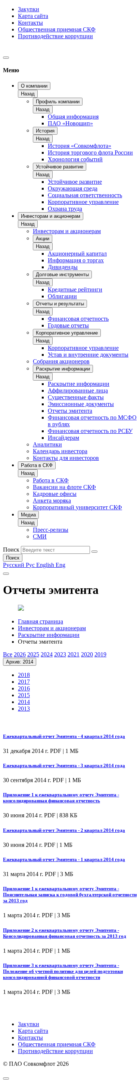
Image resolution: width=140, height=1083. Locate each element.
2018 (24, 675)
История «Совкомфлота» (79, 146)
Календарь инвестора (60, 451)
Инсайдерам (63, 437)
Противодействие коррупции (55, 36)
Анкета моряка (52, 500)
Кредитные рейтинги (75, 289)
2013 (24, 708)
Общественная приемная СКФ (57, 29)
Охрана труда (65, 208)
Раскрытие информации (63, 369)
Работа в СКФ (37, 465)
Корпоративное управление (83, 202)
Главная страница (40, 621)
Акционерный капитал (77, 253)
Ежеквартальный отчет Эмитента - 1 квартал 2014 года (64, 859)
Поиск (11, 549)
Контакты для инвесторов (66, 458)
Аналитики (47, 444)
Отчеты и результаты (60, 303)
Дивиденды (63, 267)
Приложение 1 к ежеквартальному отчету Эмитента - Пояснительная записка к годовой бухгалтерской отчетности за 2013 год (70, 894)
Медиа (28, 515)
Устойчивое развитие (59, 167)
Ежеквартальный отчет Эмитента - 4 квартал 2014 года (64, 736)
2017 (24, 681)
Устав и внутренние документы (88, 354)
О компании (34, 86)
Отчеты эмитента (70, 411)
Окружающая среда (72, 188)
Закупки (28, 9)
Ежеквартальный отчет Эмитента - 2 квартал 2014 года (64, 830)
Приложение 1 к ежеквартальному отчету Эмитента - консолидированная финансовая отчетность (61, 797)
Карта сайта (33, 16)
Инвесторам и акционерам (50, 216)
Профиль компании (58, 101)
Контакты (30, 22)
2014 (24, 702)
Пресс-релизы (50, 530)
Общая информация (73, 116)
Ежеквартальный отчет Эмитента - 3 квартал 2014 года (64, 765)
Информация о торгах (76, 260)
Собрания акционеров (61, 361)
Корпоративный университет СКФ (77, 507)
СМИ (40, 536)
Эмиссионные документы (81, 404)
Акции (42, 238)
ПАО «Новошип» (70, 123)
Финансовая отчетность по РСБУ (90, 431)
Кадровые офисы (55, 494)
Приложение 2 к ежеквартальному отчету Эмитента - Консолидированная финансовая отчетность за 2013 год (64, 933)
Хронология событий (75, 159)
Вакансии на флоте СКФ (64, 487)
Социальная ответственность (85, 195)
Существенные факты (76, 397)
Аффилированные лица (78, 390)
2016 (24, 688)
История (45, 131)
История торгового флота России (90, 152)
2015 (24, 695)
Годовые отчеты (68, 325)
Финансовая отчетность (78, 318)
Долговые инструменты (62, 274)
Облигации (62, 296)
